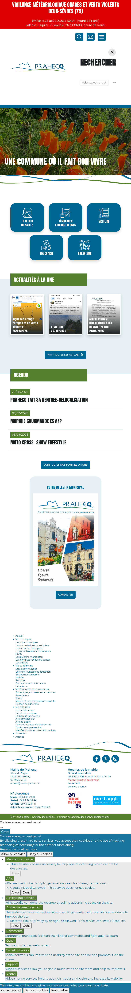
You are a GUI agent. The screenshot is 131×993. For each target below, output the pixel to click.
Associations (22, 695)
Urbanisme (84, 253)
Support (12, 964)
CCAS (18, 654)
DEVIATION (57, 327)
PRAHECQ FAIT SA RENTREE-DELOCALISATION (49, 399)
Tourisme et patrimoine (28, 727)
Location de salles (27, 223)
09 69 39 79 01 (27, 797)
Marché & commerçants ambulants (35, 701)
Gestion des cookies (43, 816)
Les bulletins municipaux (29, 656)
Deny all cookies (40, 854)
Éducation (46, 253)
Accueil (19, 635)
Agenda (19, 736)
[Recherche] (114, 82)
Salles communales (26, 668)
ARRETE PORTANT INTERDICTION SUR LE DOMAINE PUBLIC (101, 323)
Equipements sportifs (27, 674)
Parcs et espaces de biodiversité (33, 724)
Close (5, 831)
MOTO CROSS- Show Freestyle (38, 442)
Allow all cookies (13, 854)
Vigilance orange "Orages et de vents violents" (25, 323)
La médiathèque (24, 710)
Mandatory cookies (20, 859)
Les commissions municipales (32, 645)
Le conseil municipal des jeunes (33, 651)
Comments (14, 931)
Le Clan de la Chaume (27, 716)
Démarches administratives (65, 223)
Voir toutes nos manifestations (65, 464)
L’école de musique (26, 713)
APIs (9, 878)
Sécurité (20, 680)
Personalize (59, 990)
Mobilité (103, 221)
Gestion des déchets (27, 704)
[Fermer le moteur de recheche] (112, 52)
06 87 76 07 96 (27, 800)
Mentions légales (19, 816)
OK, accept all (11, 990)
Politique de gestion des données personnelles (83, 816)
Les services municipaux (28, 648)
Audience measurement (24, 907)
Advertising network (21, 898)
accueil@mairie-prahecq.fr (24, 783)
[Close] (1, 827)
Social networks (17, 950)
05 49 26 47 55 (18, 779)
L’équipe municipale (26, 642)
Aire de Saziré (23, 721)
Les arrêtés (21, 662)
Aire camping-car (25, 718)
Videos (11, 974)
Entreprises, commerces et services (35, 692)
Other (10, 940)
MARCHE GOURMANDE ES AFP (36, 421)
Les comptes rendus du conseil (32, 659)
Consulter (65, 594)
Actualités (21, 733)
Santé (18, 698)
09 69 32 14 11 (28, 803)
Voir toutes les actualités (65, 354)
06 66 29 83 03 (43, 807)
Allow (15, 873)
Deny (27, 892)
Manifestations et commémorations (35, 730)
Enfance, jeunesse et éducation (33, 671)
